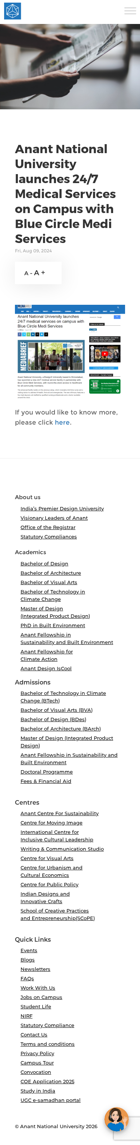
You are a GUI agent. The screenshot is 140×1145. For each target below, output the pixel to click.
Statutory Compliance (47, 1025)
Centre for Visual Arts (47, 858)
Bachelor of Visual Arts (49, 582)
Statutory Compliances (49, 537)
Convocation (36, 1072)
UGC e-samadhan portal (51, 1100)
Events (29, 950)
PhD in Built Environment (53, 625)
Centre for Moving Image (52, 823)
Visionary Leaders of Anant (54, 518)
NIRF (26, 1016)
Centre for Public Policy (49, 884)
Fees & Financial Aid (46, 781)
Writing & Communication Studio (62, 849)
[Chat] (117, 1119)
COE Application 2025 (47, 1081)
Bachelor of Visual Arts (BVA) (57, 710)
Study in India (38, 1091)
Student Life (36, 1006)
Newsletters (35, 969)
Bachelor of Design (44, 564)
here (62, 422)
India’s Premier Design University (62, 508)
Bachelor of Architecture (51, 573)
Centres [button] (27, 803)
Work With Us (38, 988)
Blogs (28, 960)
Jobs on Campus (41, 997)
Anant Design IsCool (46, 668)
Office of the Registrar (48, 527)
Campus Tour (37, 1063)
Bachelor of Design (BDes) (53, 719)
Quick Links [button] (33, 940)
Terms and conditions (48, 1044)
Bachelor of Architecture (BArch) (61, 729)
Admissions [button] (32, 683)
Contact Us (34, 1035)
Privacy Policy (37, 1053)
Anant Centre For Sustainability (60, 813)
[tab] (70, 479)
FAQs (27, 978)
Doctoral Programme (47, 772)
